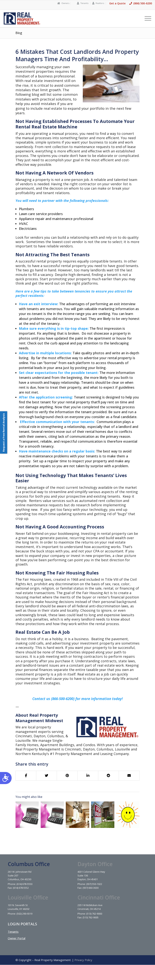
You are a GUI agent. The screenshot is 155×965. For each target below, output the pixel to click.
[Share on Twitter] (46, 775)
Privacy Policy (83, 960)
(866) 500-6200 (142, 3)
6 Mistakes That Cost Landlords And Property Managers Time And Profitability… (77, 55)
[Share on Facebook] (26, 775)
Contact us (41, 698)
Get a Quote (117, 3)
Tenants (84, 3)
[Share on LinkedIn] (88, 775)
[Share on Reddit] (108, 775)
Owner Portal (16, 938)
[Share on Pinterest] (67, 775)
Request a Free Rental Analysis (3, 432)
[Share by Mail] (129, 775)
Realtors (100, 3)
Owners (65, 3)
